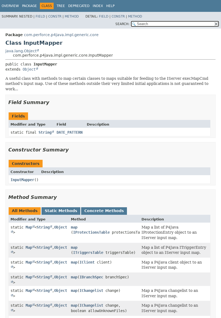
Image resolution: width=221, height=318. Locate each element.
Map (29, 227)
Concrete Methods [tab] (104, 211)
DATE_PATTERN (69, 132)
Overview (10, 6)
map (74, 227)
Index (98, 6)
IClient (87, 262)
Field (40, 16)
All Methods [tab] (24, 211)
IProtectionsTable (91, 232)
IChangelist (91, 290)
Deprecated (78, 6)
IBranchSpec (91, 277)
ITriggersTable (88, 252)
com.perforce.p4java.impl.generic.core (61, 35)
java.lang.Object (20, 51)
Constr (54, 16)
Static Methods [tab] (61, 211)
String (45, 132)
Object (29, 69)
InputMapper (22, 180)
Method (72, 16)
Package (29, 6)
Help (110, 6)
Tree (61, 6)
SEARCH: (122, 24)
